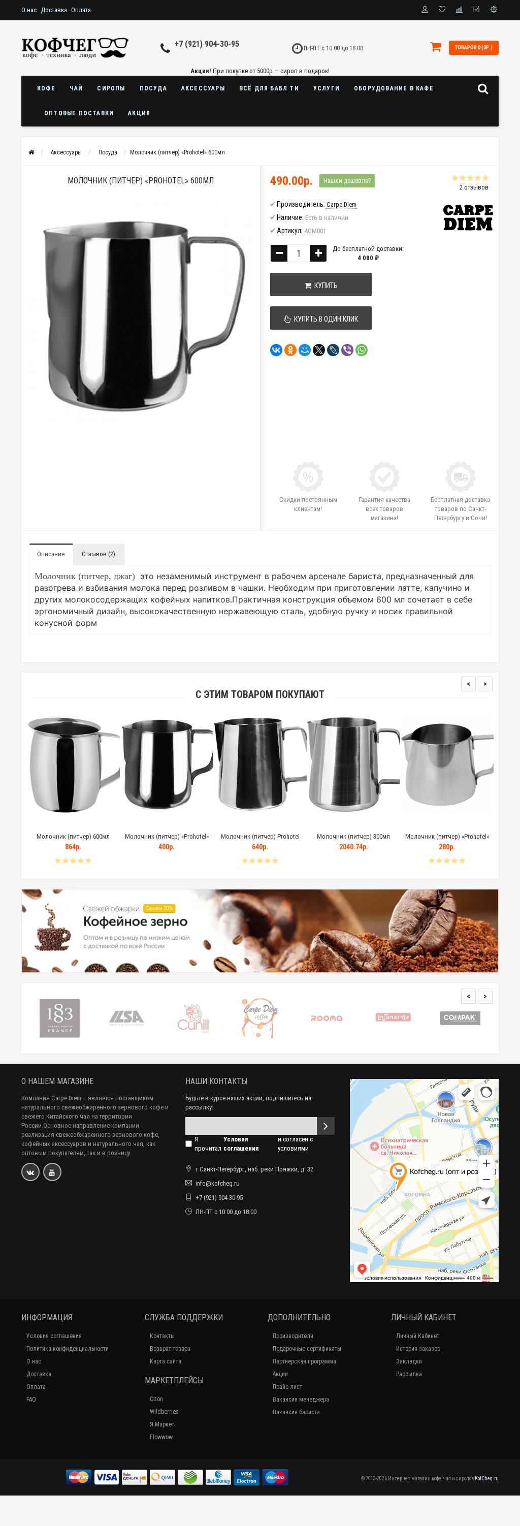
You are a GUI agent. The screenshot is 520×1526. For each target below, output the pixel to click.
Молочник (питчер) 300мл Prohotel (353, 841)
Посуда (153, 88)
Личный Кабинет (417, 1336)
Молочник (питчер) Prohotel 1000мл (260, 841)
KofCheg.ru (487, 1478)
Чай (76, 88)
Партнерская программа (304, 1361)
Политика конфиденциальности (67, 1348)
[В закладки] (72, 823)
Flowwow (161, 1437)
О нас (29, 10)
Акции (280, 1374)
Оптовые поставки (79, 113)
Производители (293, 1336)
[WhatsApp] (361, 350)
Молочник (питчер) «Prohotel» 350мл (167, 841)
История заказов (418, 1348)
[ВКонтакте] (276, 350)
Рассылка (409, 1374)
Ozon (156, 1399)
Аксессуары (203, 88)
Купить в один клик (324, 319)
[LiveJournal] (333, 350)
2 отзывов (474, 187)
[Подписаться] (326, 1126)
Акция (139, 113)
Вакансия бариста (296, 1412)
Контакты (162, 1336)
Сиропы (111, 88)
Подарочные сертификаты (307, 1348)
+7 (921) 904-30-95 (207, 44)
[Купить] (49, 823)
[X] (319, 350)
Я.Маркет (162, 1424)
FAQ (31, 1399)
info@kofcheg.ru (218, 1183)
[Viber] (347, 350)
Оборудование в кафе (394, 88)
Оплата (81, 10)
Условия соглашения (54, 1336)
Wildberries (164, 1411)
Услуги (326, 88)
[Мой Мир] (305, 350)
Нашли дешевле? (347, 180)
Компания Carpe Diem (51, 1098)
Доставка (54, 10)
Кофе (46, 88)
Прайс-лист (287, 1386)
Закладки (409, 1361)
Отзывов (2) (98, 554)
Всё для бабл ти (269, 88)
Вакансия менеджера (301, 1399)
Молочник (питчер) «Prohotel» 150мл (447, 841)
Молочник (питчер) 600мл (73, 836)
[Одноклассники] (290, 350)
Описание (50, 554)
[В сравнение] (96, 823)
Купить (324, 285)
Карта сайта (165, 1361)
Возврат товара (170, 1348)
